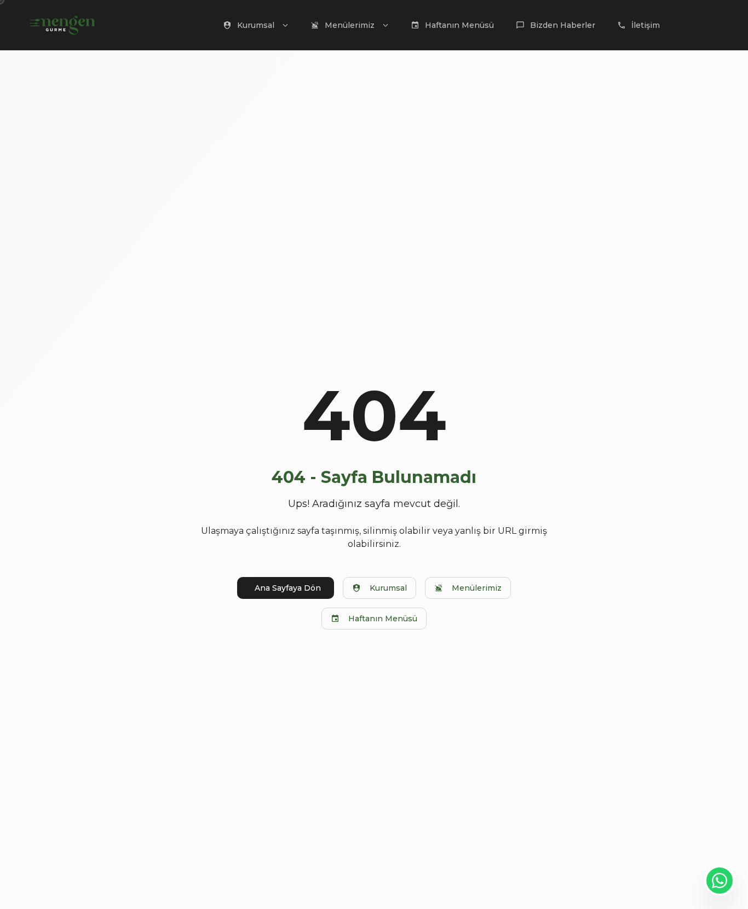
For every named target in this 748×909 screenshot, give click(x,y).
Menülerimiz (477, 588)
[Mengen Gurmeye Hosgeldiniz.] (719, 880)
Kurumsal (388, 588)
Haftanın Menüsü (382, 619)
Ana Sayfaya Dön (288, 588)
